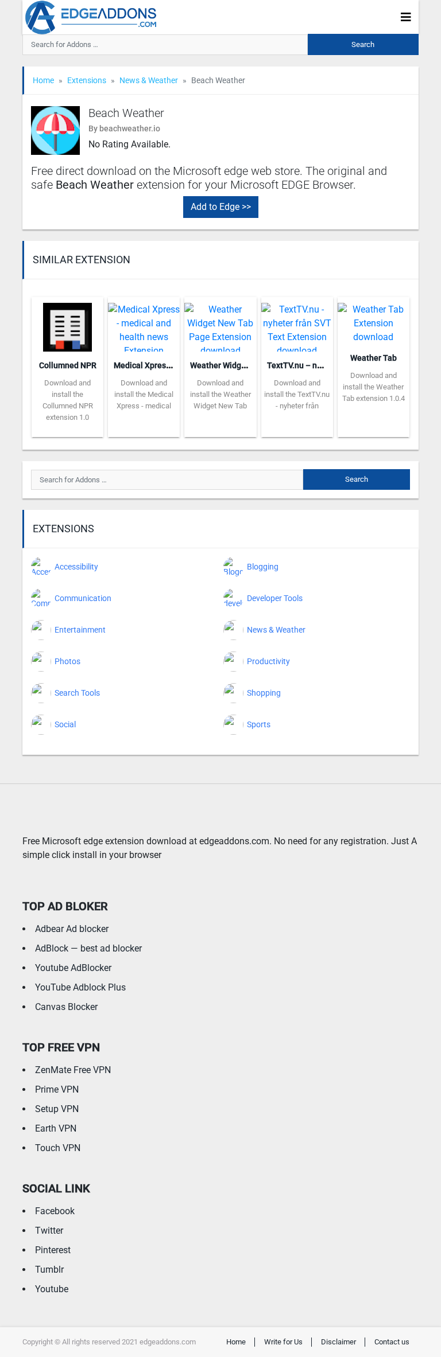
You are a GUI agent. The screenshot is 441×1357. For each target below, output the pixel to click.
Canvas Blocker (66, 1006)
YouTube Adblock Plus (80, 987)
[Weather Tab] (373, 319)
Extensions (86, 80)
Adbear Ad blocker (72, 928)
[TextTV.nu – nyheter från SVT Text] (297, 323)
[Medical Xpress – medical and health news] (144, 323)
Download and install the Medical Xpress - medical (143, 394)
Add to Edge (67, 428)
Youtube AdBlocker (73, 967)
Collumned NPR (67, 365)
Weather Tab (373, 357)
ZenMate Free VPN (73, 1069)
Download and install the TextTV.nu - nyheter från (297, 394)
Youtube (51, 1289)
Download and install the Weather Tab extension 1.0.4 (373, 387)
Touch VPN (57, 1147)
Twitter (49, 1230)
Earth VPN (55, 1128)
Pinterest (53, 1250)
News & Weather (148, 80)
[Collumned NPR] (67, 323)
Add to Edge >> (221, 206)
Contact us (391, 1341)
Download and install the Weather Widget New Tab (220, 394)
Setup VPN (57, 1108)
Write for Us (283, 1341)
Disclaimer (338, 1341)
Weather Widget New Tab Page (246, 365)
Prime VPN (57, 1089)
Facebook (55, 1211)
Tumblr (49, 1269)
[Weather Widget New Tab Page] (220, 323)
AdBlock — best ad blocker (88, 948)
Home (43, 80)
